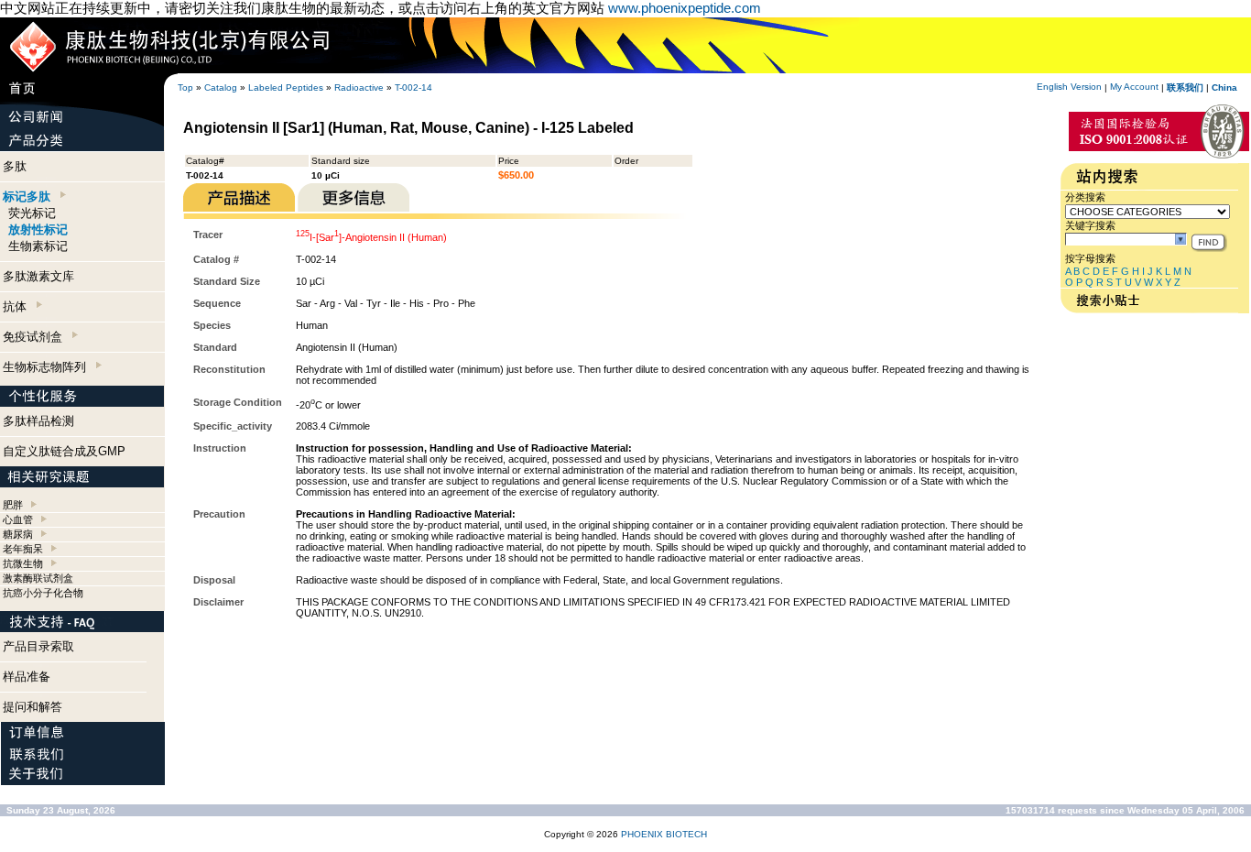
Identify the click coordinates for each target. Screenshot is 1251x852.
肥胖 (13, 504)
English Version (1069, 87)
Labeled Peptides (285, 87)
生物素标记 (38, 246)
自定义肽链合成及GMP (64, 451)
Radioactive (359, 87)
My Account (1134, 87)
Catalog (220, 87)
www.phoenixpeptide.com (684, 8)
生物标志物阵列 (48, 367)
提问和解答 (32, 707)
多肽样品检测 (38, 421)
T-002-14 (413, 87)
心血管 (18, 519)
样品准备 (26, 676)
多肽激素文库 (38, 276)
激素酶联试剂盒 (38, 578)
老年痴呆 (23, 548)
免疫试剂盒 (36, 337)
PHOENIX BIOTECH (664, 834)
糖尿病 (18, 534)
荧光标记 (32, 213)
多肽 (15, 166)
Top (185, 87)
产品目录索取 (38, 646)
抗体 (18, 306)
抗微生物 (23, 563)
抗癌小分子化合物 (43, 592)
